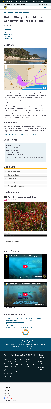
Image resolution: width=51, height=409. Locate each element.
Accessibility (8, 387)
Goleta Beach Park (11, 325)
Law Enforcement (8, 366)
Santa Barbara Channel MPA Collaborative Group (19, 327)
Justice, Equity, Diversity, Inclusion (8, 362)
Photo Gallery (8, 34)
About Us (41, 4)
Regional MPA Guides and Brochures (16, 323)
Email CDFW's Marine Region (20, 346)
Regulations (8, 29)
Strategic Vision (8, 373)
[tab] (25, 171)
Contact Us (7, 395)
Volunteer (17, 371)
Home (5, 12)
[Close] (49, 1)
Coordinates (12, 182)
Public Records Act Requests (30, 365)
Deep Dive (7, 32)
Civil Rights (7, 388)
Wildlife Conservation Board (42, 367)
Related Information (10, 38)
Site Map (6, 393)
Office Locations (17, 348)
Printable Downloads (16, 186)
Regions (28, 369)
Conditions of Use (8, 390)
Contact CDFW (30, 359)
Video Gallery (8, 36)
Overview (7, 27)
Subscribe (35, 348)
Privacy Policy (7, 392)
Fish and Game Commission (42, 362)
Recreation (12, 179)
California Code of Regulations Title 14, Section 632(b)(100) (20, 134)
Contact (45, 4)
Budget (6, 359)
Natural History (14, 171)
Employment (18, 359)
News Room (29, 362)
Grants (17, 362)
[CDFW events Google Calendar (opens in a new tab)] (37, 4)
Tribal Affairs (7, 376)
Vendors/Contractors (20, 369)
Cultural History (14, 175)
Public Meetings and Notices (19, 365)
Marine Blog (27, 348)
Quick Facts (8, 30)
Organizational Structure (8, 369)
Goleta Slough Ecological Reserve (15, 322)
